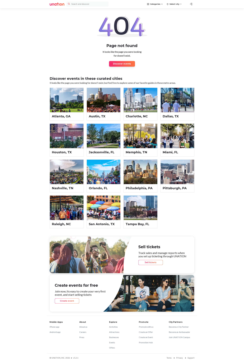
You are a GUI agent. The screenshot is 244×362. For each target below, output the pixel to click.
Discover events (122, 64)
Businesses (114, 337)
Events (112, 342)
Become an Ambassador (179, 332)
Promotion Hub (146, 342)
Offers (112, 347)
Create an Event (146, 337)
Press (81, 337)
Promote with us (146, 327)
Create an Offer (146, 332)
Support (191, 358)
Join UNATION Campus (179, 337)
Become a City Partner (179, 327)
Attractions (114, 332)
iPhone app (54, 327)
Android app (55, 332)
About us (83, 327)
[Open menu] (191, 4)
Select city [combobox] (174, 4)
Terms (169, 358)
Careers (82, 332)
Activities (113, 327)
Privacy (179, 358)
